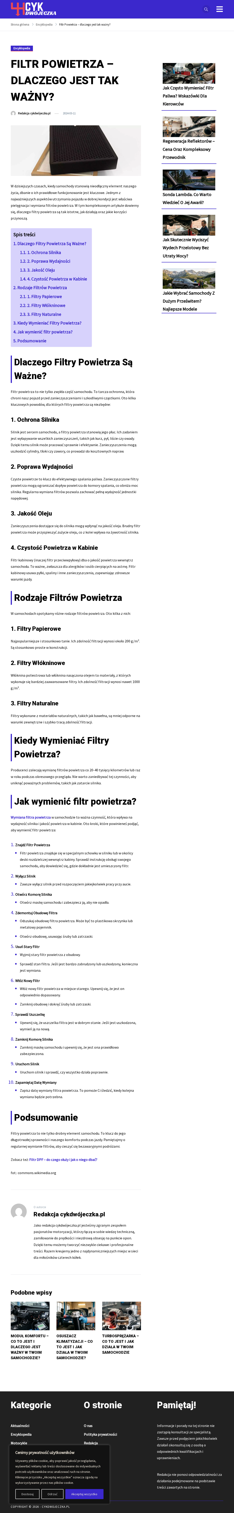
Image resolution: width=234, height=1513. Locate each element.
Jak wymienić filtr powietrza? (45, 332)
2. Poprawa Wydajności (48, 261)
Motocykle (19, 1443)
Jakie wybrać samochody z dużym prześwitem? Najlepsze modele (189, 301)
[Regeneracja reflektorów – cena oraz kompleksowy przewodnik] (189, 130)
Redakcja (91, 1443)
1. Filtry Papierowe (44, 296)
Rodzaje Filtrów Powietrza (42, 287)
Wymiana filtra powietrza (31, 817)
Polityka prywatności (100, 1434)
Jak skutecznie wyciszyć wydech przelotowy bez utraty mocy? (186, 247)
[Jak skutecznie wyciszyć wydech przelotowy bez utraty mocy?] (189, 229)
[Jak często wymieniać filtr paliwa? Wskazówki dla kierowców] (189, 77)
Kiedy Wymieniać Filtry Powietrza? (49, 323)
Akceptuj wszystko (84, 1494)
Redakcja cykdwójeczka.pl (34, 113)
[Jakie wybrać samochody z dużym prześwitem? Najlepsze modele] (189, 282)
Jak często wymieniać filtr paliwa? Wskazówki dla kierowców (188, 96)
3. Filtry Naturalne (44, 314)
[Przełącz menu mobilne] (219, 9)
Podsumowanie (31, 340)
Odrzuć (52, 1494)
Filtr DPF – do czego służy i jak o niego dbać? (63, 1159)
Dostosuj (27, 1494)
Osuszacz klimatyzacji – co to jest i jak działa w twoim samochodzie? (74, 1347)
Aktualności (20, 1425)
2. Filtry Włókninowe (46, 305)
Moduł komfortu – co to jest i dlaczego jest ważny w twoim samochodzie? (30, 1347)
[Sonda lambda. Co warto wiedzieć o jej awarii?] (189, 184)
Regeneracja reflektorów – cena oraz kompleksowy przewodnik (189, 149)
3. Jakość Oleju (41, 270)
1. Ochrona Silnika (44, 252)
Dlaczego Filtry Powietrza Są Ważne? (51, 243)
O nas (88, 1425)
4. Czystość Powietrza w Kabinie (57, 279)
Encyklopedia (21, 48)
